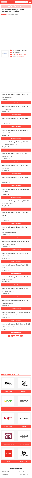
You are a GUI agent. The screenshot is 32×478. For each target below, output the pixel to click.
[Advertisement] (16, 32)
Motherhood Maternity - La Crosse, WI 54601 (15, 201)
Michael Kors (23, 461)
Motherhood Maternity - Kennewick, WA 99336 (16, 312)
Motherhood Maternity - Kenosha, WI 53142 (15, 177)
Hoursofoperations (16, 468)
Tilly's (23, 409)
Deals (8, 409)
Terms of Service (23, 474)
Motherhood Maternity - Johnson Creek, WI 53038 (15, 214)
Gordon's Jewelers (24, 444)
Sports (22, 56)
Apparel (19, 56)
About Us (21, 471)
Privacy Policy (6, 471)
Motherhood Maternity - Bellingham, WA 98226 (16, 324)
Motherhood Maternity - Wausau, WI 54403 (14, 153)
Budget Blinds (8, 391)
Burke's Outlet (8, 426)
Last (21, 336)
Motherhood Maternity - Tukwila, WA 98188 (15, 288)
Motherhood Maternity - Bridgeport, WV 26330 (15, 241)
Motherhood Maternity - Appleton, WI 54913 (15, 142)
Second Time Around (8, 444)
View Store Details (16, 102)
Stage (8, 461)
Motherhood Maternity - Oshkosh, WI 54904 (15, 118)
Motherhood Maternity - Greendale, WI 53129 (15, 189)
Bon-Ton (24, 426)
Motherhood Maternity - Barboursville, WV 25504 (14, 228)
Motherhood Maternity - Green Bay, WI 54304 (15, 130)
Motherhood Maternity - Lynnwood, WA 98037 (15, 253)
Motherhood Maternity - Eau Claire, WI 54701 (15, 165)
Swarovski (23, 391)
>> (17, 336)
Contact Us (5, 474)
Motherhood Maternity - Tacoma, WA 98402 (15, 265)
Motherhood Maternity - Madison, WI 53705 (15, 94)
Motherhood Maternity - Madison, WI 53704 (15, 106)
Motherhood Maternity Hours (19, 54)
